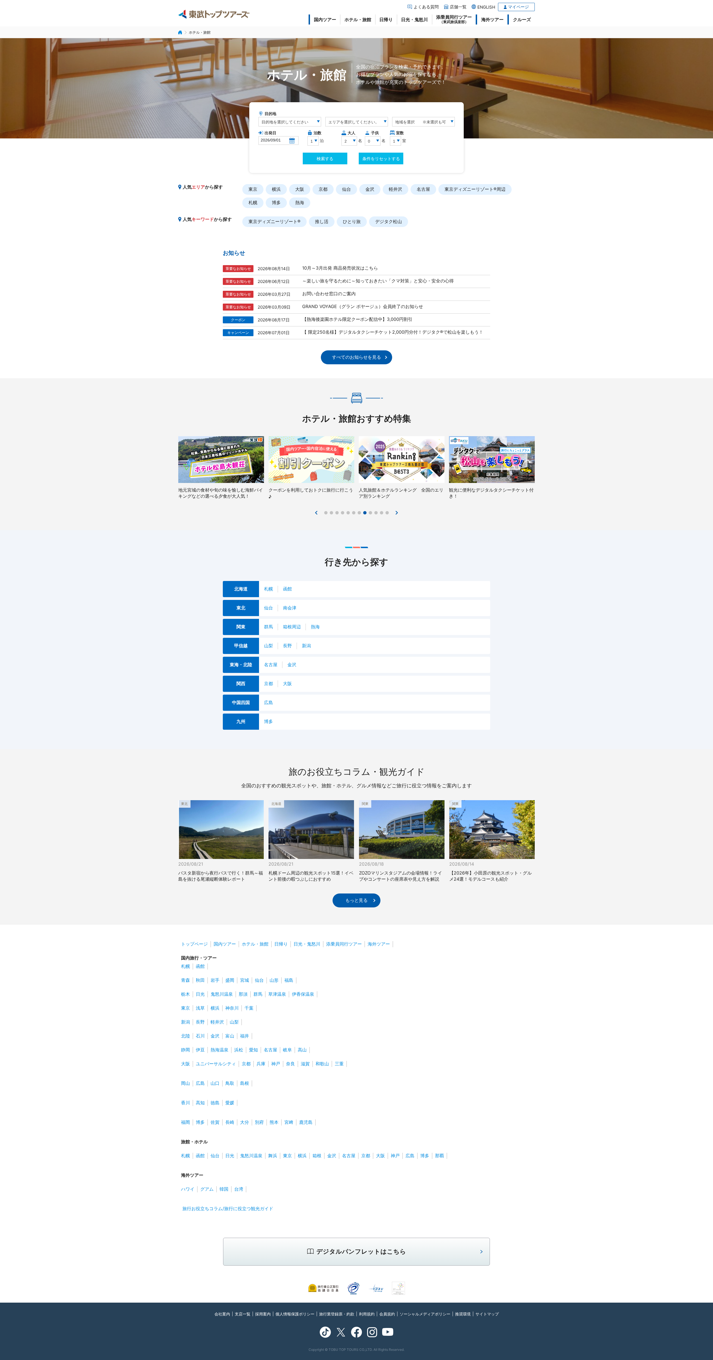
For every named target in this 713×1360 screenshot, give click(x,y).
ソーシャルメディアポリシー (425, 1314)
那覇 (439, 1155)
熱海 (299, 202)
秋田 (200, 980)
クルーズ (522, 19)
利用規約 (367, 1314)
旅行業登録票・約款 (336, 1314)
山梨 (268, 645)
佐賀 (215, 1122)
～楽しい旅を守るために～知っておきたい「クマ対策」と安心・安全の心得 (378, 281)
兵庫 (261, 1063)
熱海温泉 (219, 1050)
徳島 (215, 1102)
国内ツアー (325, 19)
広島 (268, 702)
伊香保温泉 (303, 994)
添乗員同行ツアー (454, 19)
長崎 (229, 1122)
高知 (200, 1102)
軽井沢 (395, 189)
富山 (229, 1036)
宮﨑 (288, 1122)
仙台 (346, 189)
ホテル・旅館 (358, 19)
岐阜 (287, 1050)
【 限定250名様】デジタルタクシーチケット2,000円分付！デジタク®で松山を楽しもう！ (392, 332)
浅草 (200, 1008)
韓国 (223, 1189)
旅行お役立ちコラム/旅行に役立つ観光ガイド (227, 1208)
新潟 (306, 645)
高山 (302, 1050)
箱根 (316, 1155)
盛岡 (229, 980)
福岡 (185, 1122)
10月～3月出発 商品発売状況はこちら (340, 268)
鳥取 (229, 1083)
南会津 (289, 608)
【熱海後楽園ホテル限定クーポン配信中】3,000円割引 (357, 319)
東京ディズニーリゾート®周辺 (475, 189)
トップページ (194, 944)
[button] (317, 512)
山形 (274, 980)
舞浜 (272, 1155)
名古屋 (423, 189)
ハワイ (187, 1189)
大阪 (299, 189)
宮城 (244, 980)
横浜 (276, 189)
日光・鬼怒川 (414, 19)
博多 (276, 202)
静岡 (185, 1050)
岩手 (215, 980)
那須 (243, 994)
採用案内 (263, 1314)
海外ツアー (492, 19)
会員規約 (387, 1314)
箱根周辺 (292, 626)
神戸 (275, 1063)
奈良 (290, 1063)
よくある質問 (426, 6)
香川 (185, 1102)
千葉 (249, 1008)
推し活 (321, 221)
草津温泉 (277, 994)
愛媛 (229, 1102)
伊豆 (200, 1050)
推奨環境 (463, 1314)
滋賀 (305, 1063)
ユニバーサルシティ (216, 1063)
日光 (200, 994)
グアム (207, 1189)
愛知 (253, 1050)
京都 (323, 189)
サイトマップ (487, 1314)
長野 (287, 645)
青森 (185, 980)
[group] (221, 468)
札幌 (252, 202)
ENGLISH (486, 7)
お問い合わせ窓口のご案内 (329, 293)
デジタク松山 (388, 221)
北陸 (185, 1036)
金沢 (369, 189)
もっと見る (356, 900)
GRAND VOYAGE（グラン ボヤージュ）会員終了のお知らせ (362, 306)
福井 (244, 1036)
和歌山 (322, 1063)
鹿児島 (305, 1122)
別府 (259, 1122)
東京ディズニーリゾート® (274, 221)
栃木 (185, 994)
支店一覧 (242, 1314)
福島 (288, 980)
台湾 (238, 1189)
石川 (200, 1036)
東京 (252, 189)
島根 (244, 1083)
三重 (339, 1063)
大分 (244, 1122)
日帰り (386, 19)
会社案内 (222, 1314)
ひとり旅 (352, 221)
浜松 (238, 1050)
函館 (287, 589)
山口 (215, 1083)
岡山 (185, 1083)
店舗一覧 (458, 6)
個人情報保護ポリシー (294, 1314)
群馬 (268, 626)
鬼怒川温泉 (222, 994)
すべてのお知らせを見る (356, 357)
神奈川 (232, 1008)
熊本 (274, 1122)
